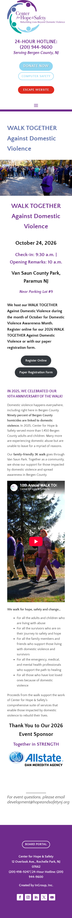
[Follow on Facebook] (20, 897)
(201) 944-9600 (36, 47)
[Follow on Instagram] (28, 897)
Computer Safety (36, 76)
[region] (36, 178)
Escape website (36, 89)
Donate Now (36, 66)
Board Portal (36, 844)
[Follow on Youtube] (52, 897)
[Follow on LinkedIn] (36, 897)
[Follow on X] (44, 897)
